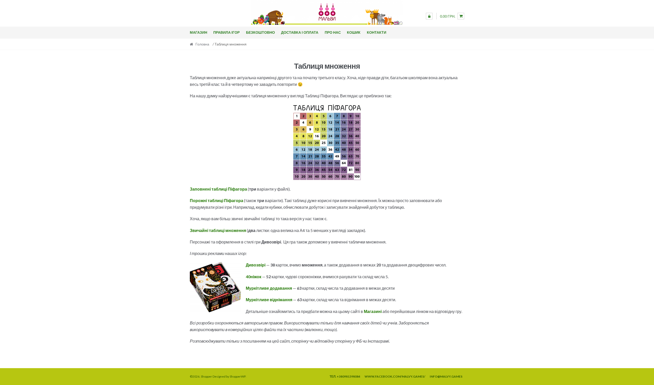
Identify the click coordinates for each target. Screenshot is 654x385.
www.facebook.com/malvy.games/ (395, 376)
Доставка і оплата (299, 32)
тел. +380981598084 (345, 376)
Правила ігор (226, 32)
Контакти (376, 32)
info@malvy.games (446, 376)
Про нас (333, 32)
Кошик (353, 32)
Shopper (206, 376)
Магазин (198, 32)
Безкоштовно (260, 32)
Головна (202, 44)
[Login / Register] (429, 16)
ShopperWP (238, 376)
